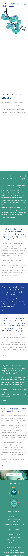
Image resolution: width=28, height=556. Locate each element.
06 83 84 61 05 (14, 522)
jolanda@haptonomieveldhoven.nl (14, 524)
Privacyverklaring (14, 550)
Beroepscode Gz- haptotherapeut (14, 552)
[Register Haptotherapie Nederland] (14, 487)
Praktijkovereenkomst (14, 547)
